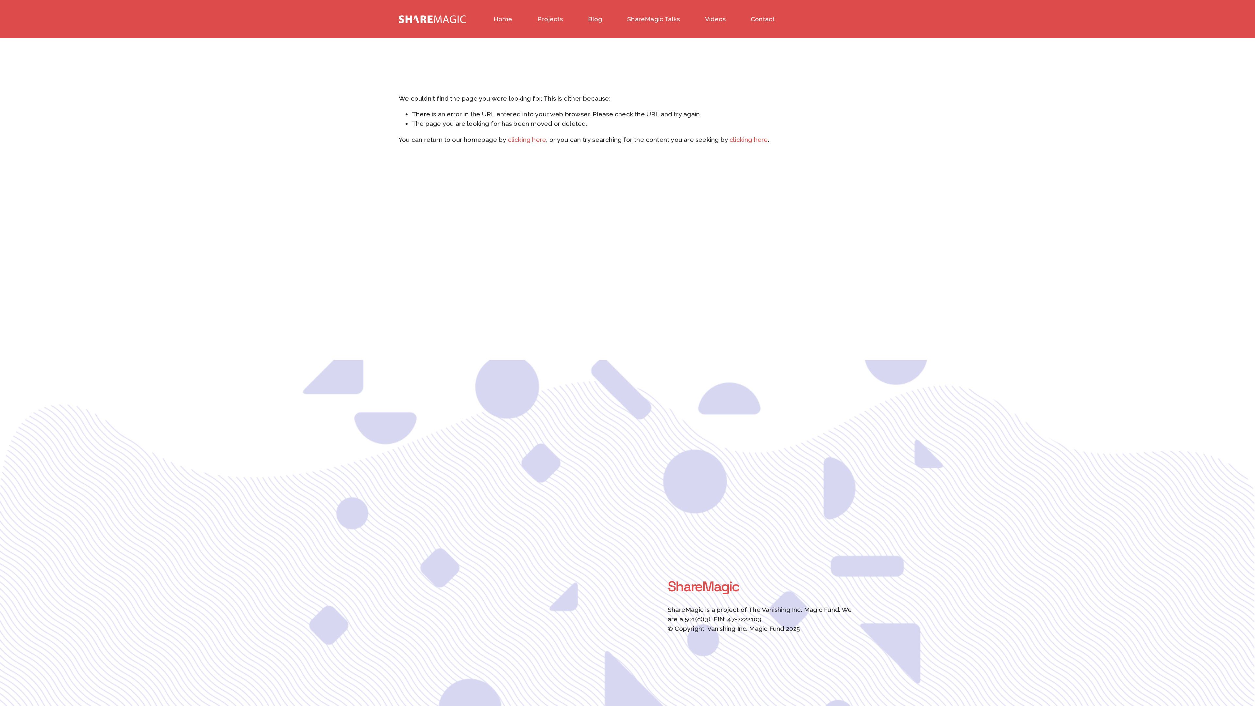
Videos (715, 19)
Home (503, 19)
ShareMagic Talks (653, 19)
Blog (595, 19)
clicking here (527, 139)
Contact (763, 19)
